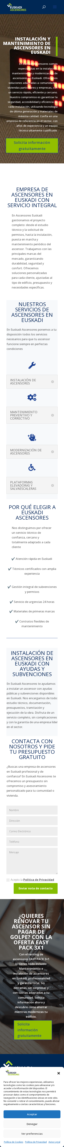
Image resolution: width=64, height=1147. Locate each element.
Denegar (32, 1124)
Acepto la (32, 880)
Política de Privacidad (36, 1141)
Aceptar (32, 1114)
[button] (58, 1073)
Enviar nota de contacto (36, 888)
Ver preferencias (32, 1133)
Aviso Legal (54, 1141)
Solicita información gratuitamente (32, 145)
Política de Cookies (13, 1141)
